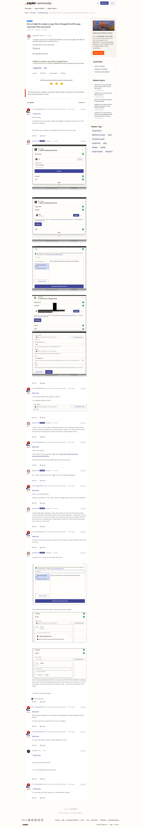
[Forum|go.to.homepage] (38, 3)
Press (82, 820)
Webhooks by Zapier (98, 135)
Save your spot (98, 53)
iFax (45, 68)
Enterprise (94, 820)
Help (63, 820)
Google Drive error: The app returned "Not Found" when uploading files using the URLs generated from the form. (103, 114)
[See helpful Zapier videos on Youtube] (42, 820)
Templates (103, 820)
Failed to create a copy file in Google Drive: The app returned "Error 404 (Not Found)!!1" (102, 86)
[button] (104, 3)
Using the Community (100, 69)
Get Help (28, 8)
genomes (35, 35)
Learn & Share (39, 8)
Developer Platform (72, 820)
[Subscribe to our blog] (35, 820)
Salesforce (109, 151)
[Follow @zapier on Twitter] (39, 820)
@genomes (37, 113)
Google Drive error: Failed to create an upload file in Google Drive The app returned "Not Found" (103, 106)
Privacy (116, 824)
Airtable (102, 147)
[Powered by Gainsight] (70, 809)
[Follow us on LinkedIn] (32, 820)
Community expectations (102, 72)
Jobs (87, 820)
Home (26, 13)
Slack (105, 143)
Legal (111, 824)
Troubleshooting (42, 13)
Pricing (57, 820)
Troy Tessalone (36, 109)
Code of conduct (99, 66)
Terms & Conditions (64, 813)
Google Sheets (96, 130)
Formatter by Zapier (98, 139)
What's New (51, 8)
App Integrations (113, 820)
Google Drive (37, 68)
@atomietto (37, 789)
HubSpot (95, 147)
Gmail (109, 135)
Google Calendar (97, 151)
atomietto (35, 750)
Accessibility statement (76, 813)
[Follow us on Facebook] (29, 820)
